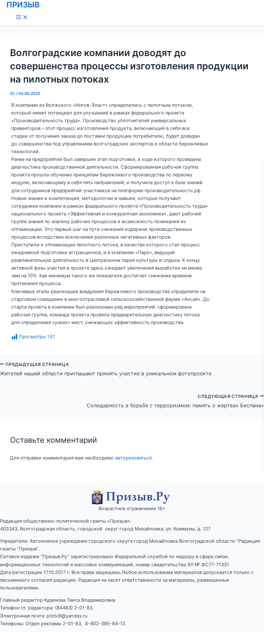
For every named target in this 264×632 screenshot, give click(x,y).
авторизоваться (133, 458)
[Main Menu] (21, 17)
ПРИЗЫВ (23, 4)
